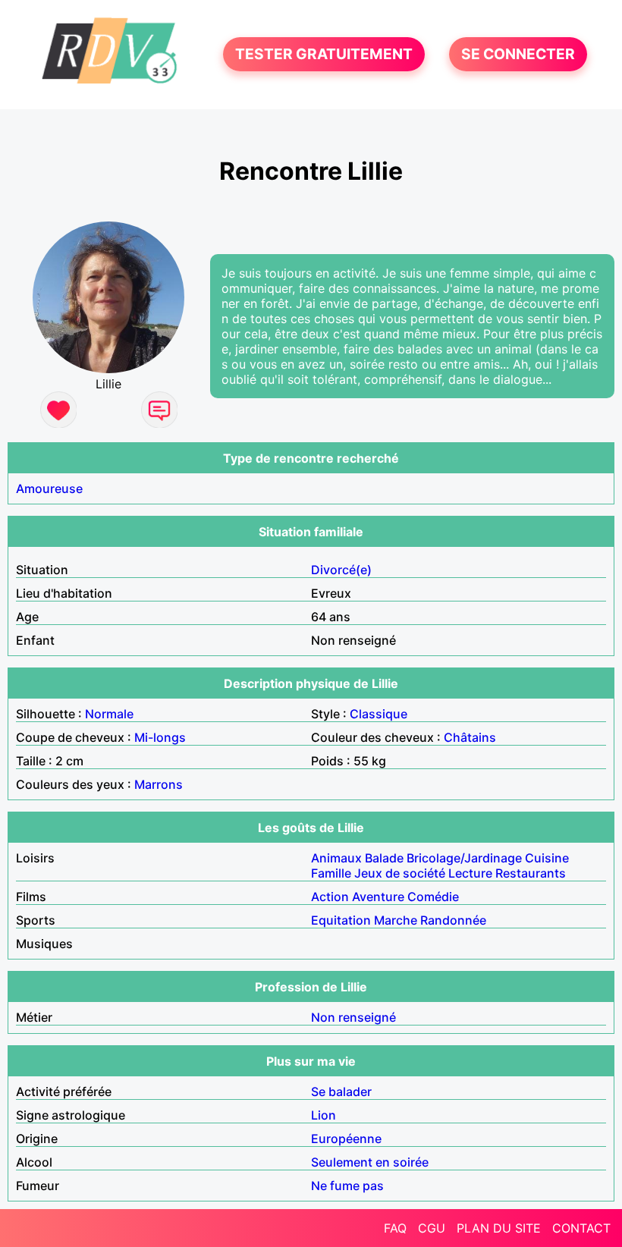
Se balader (341, 1091)
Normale (109, 713)
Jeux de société (399, 873)
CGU (431, 1228)
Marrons (158, 784)
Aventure (378, 896)
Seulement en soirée (370, 1162)
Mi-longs (160, 737)
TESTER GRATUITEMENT (324, 55)
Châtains (470, 737)
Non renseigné (353, 1017)
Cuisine (547, 857)
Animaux (336, 857)
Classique (378, 713)
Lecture (470, 873)
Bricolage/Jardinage (464, 857)
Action (330, 896)
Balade (384, 857)
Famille (331, 873)
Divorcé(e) (341, 569)
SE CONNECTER (518, 55)
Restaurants (530, 873)
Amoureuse (49, 488)
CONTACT (581, 1228)
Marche (395, 920)
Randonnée (453, 920)
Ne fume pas (347, 1185)
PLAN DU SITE (499, 1228)
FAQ (395, 1228)
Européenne (346, 1138)
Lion (323, 1115)
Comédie (433, 896)
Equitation (341, 920)
